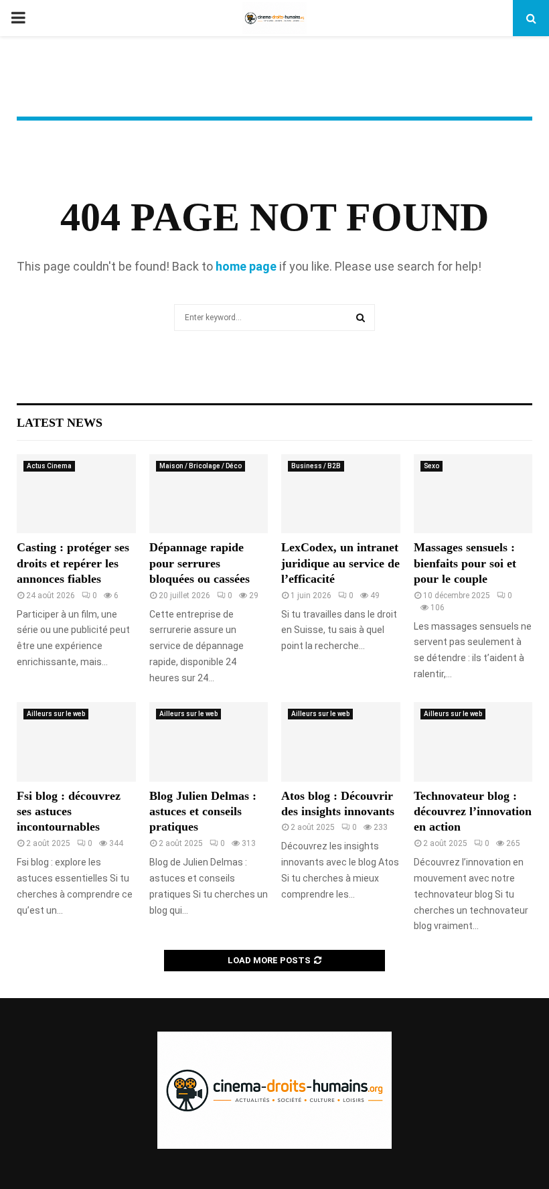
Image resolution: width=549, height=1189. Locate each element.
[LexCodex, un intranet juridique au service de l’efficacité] (340, 493)
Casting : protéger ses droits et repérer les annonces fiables (73, 563)
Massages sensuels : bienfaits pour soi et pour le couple (465, 563)
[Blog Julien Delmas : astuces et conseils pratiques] (208, 741)
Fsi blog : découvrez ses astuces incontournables (69, 811)
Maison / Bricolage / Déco (200, 466)
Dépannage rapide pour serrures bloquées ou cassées (199, 563)
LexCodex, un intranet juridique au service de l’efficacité (340, 563)
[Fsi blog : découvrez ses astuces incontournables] (76, 741)
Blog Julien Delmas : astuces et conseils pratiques (202, 811)
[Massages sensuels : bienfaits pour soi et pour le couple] (473, 493)
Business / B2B (316, 466)
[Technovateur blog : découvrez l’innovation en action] (473, 741)
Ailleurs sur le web (56, 713)
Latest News (59, 422)
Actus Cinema (49, 466)
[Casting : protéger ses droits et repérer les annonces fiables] (76, 493)
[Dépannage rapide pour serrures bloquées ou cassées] (208, 493)
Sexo (431, 466)
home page (246, 266)
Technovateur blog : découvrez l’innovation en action (473, 811)
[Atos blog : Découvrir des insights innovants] (340, 741)
